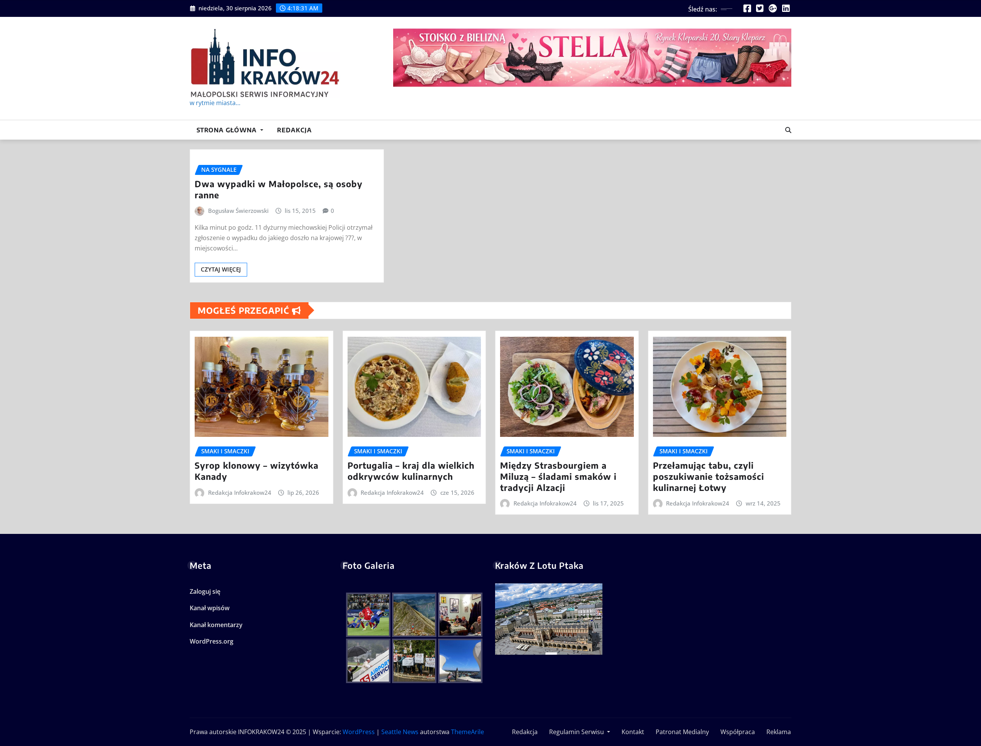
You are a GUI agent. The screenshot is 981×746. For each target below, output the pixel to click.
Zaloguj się (205, 591)
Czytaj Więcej (221, 269)
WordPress (359, 732)
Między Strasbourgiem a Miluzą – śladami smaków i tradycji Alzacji (558, 476)
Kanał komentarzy (216, 625)
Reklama (778, 732)
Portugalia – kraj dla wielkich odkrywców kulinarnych (411, 471)
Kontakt (632, 732)
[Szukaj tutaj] (788, 130)
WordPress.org (211, 641)
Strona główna (228, 130)
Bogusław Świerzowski (238, 210)
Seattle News (399, 732)
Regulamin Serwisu (576, 732)
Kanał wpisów (210, 608)
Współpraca (737, 732)
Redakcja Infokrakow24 (239, 492)
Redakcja (294, 130)
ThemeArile (467, 732)
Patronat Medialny (681, 732)
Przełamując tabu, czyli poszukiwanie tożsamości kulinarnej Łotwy (708, 476)
